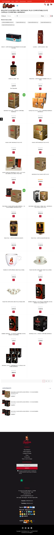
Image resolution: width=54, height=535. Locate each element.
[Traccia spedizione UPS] (32, 522)
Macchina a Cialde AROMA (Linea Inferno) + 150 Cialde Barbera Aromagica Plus (13, 207)
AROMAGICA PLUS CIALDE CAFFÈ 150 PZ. (40, 174)
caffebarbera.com (29, 500)
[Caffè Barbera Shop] (8, 5)
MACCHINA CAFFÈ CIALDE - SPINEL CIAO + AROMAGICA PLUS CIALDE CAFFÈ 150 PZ (40, 207)
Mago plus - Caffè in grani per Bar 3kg (40, 238)
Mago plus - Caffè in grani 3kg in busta (13, 238)
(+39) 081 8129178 (27, 493)
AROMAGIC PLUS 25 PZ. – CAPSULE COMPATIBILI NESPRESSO (14, 111)
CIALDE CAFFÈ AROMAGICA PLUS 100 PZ (40, 142)
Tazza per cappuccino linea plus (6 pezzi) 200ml (13, 301)
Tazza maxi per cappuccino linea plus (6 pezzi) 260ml (40, 270)
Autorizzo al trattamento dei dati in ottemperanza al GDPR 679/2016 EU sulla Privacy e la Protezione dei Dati (27, 472)
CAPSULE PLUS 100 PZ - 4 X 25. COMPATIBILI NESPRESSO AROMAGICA (40, 111)
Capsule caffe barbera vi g (20, 22)
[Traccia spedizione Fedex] (26, 522)
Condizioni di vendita (27, 453)
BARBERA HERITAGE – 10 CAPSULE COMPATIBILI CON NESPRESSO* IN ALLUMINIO (14, 334)
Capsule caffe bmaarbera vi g (46, 22)
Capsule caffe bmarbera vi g (33, 22)
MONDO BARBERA (6, 1)
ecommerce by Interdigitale (27, 532)
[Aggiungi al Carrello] (13, 57)
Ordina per (3, 16)
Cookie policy (27, 457)
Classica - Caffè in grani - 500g (40, 46)
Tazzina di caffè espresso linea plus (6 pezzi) (13, 269)
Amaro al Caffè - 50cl (14, 78)
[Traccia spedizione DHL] (26, 520)
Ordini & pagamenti (27, 451)
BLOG (13, 1)
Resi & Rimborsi (27, 449)
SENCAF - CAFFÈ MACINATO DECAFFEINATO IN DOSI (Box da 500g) (13, 47)
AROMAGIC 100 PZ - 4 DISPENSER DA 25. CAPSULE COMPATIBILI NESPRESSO (13, 366)
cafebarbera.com (29, 503)
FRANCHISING (23, 1)
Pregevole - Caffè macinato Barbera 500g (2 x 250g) (40, 79)
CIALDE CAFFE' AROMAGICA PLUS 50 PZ (13, 142)
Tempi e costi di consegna (27, 458)
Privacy (27, 455)
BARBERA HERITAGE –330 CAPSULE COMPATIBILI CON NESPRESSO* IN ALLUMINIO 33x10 (40, 302)
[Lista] (52, 16)
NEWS (17, 1)
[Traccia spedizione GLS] (31, 520)
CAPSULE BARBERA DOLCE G (7, 22)
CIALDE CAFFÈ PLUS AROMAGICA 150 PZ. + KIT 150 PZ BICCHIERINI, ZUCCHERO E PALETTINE (13, 173)
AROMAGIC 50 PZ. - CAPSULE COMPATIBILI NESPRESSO (40, 333)
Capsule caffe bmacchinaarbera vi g (8, 24)
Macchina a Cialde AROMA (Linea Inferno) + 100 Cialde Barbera (24, 411)
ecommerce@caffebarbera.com (27, 495)
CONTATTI (29, 1)
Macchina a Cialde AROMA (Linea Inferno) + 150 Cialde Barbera (24, 401)
